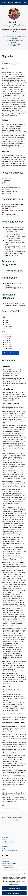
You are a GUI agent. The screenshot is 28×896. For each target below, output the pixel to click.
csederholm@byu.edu (16, 40)
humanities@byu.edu (17, 817)
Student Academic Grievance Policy (10, 821)
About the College (6, 822)
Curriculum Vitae (14, 27)
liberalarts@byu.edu (14, 819)
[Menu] (25, 2)
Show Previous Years (10, 353)
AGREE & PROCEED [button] (14, 893)
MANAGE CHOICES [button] (14, 888)
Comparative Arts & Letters (9, 808)
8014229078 (14, 46)
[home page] (3, 2)
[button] (24, 873)
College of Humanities (14, 2)
